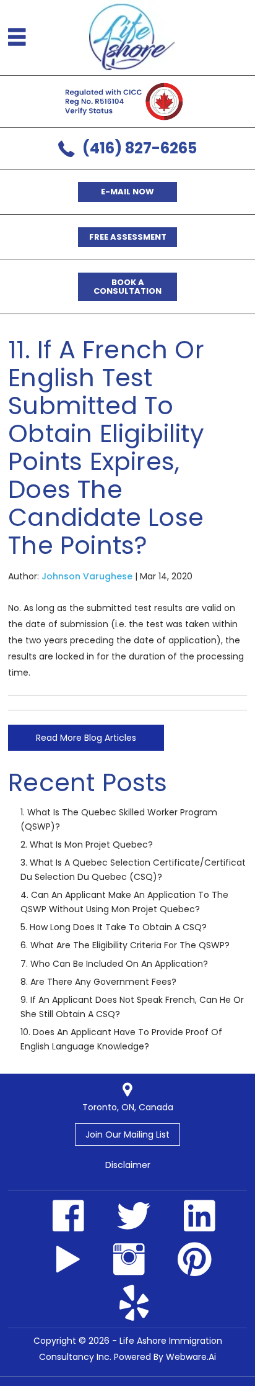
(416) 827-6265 (139, 148)
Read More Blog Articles (86, 738)
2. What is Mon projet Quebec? (86, 844)
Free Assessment (127, 237)
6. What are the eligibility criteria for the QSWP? (125, 945)
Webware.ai (191, 1357)
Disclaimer (127, 1165)
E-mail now (127, 191)
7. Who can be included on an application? (114, 964)
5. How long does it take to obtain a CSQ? (113, 927)
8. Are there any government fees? (98, 982)
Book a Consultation (127, 286)
